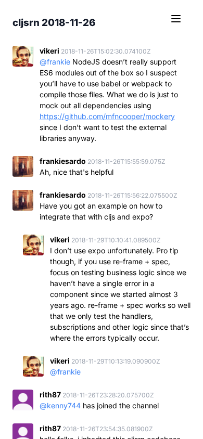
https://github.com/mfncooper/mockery (107, 116)
